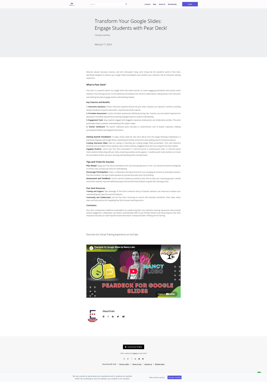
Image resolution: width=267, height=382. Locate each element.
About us (162, 4)
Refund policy (160, 364)
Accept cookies (174, 377)
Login (190, 4)
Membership (172, 4)
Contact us (148, 364)
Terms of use (136, 364)
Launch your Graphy (134, 347)
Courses (147, 4)
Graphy (135, 353)
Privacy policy (124, 364)
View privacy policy (157, 377)
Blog (154, 4)
